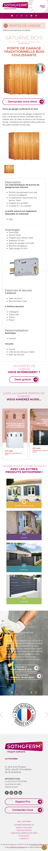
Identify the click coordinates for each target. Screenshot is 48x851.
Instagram (11, 793)
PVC (11, 219)
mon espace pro (21, 668)
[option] (24, 267)
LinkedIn (20, 793)
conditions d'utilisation (17, 847)
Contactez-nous (22, 809)
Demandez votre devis (22, 101)
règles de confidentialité (39, 844)
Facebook (7, 793)
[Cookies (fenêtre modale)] (44, 847)
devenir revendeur (22, 676)
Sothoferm (15, 6)
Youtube (16, 793)
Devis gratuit (22, 379)
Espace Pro (22, 801)
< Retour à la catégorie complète (16, 30)
